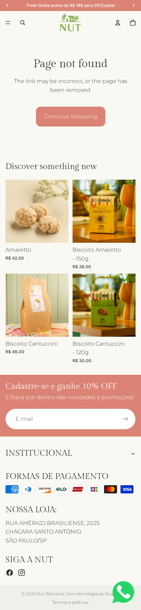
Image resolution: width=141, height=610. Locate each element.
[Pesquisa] (22, 22)
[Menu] (8, 23)
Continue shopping (70, 116)
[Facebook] (9, 573)
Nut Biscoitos (50, 593)
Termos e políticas (70, 602)
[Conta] (117, 22)
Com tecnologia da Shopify (92, 593)
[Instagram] (21, 573)
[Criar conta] (125, 419)
